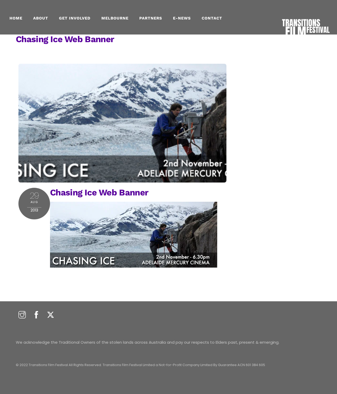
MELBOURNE (114, 18)
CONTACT (212, 18)
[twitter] (50, 315)
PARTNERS (150, 18)
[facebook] (36, 315)
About (40, 18)
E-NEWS (182, 18)
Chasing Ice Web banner (65, 39)
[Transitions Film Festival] (305, 39)
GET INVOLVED (75, 18)
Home (15, 18)
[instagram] (22, 315)
